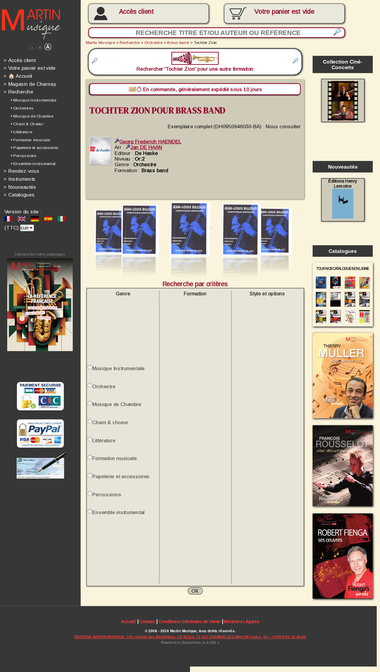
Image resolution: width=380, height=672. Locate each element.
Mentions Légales (241, 621)
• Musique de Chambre (32, 116)
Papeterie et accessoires (121, 476)
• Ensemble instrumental (33, 163)
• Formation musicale (30, 139)
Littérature (103, 440)
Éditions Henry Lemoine (342, 184)
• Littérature (21, 132)
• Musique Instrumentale (33, 100)
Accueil (128, 621)
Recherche (18, 92)
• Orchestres (22, 108)
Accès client (136, 11)
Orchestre (153, 42)
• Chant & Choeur (27, 124)
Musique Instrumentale (118, 368)
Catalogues (19, 195)
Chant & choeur (110, 422)
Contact (147, 621)
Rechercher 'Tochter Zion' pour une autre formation (194, 65)
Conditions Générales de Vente (189, 621)
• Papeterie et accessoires (34, 147)
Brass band (178, 42)
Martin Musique (100, 42)
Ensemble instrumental (118, 512)
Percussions (106, 494)
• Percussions (24, 155)
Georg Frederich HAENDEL (150, 141)
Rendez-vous (21, 171)
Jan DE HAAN (146, 147)
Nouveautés (20, 187)
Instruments (20, 179)
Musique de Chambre (116, 404)
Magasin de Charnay (30, 84)
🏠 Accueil (18, 76)
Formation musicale (114, 458)
